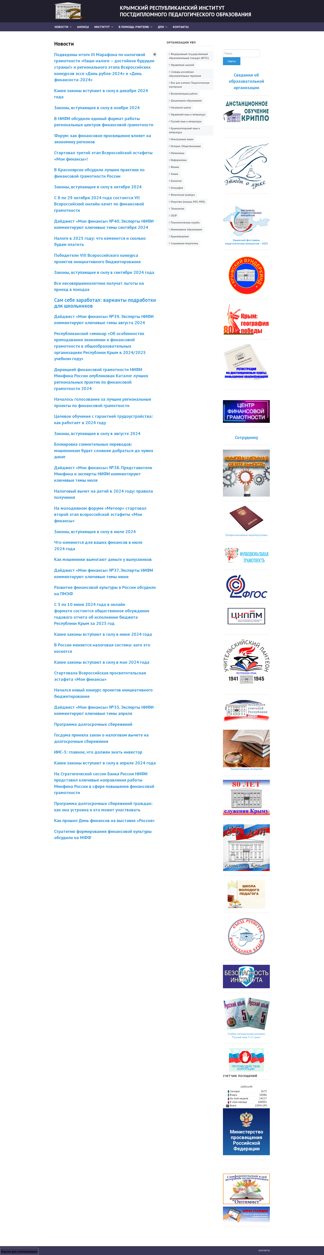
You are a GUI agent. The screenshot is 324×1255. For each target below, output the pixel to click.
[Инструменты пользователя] (154, 54)
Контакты (181, 27)
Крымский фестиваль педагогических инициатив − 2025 (246, 241)
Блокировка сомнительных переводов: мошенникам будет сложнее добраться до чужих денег (103, 450)
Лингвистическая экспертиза (246, 769)
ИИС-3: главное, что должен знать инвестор (98, 752)
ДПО (161, 27)
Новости (61, 27)
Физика (175, 167)
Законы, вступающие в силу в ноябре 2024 (97, 107)
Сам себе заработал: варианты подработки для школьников (105, 302)
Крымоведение (180, 236)
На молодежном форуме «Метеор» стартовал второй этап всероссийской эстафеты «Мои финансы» (100, 514)
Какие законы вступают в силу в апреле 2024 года (105, 763)
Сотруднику (246, 437)
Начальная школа (181, 107)
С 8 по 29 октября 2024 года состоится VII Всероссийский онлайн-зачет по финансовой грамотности (99, 204)
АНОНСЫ (83, 27)
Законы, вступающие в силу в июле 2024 (95, 531)
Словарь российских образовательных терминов (185, 73)
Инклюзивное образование (186, 229)
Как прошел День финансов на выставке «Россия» (104, 820)
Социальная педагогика (184, 243)
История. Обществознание (186, 146)
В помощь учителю (134, 27)
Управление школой (182, 65)
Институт (102, 27)
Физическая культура (183, 194)
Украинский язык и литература (188, 114)
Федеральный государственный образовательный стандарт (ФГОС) (189, 56)
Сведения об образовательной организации (246, 81)
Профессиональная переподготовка (246, 535)
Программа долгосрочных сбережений (93, 724)
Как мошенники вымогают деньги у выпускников (103, 559)
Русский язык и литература (186, 121)
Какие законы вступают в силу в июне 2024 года (103, 634)
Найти (232, 61)
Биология (176, 181)
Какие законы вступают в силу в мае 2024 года (101, 662)
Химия (174, 174)
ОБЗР (174, 215)
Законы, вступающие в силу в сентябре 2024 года (104, 272)
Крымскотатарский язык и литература (184, 130)
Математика (177, 153)
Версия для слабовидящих (19, 1251)
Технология (177, 208)
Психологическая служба (185, 222)
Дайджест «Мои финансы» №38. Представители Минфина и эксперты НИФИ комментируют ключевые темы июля (103, 474)
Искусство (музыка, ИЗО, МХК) (188, 201)
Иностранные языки (182, 139)
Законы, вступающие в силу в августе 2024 (97, 433)
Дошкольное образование (186, 100)
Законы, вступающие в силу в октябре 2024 (98, 187)
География (177, 187)
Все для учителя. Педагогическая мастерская (189, 84)
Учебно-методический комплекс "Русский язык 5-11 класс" (246, 1035)
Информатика (179, 160)
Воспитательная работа (184, 93)
